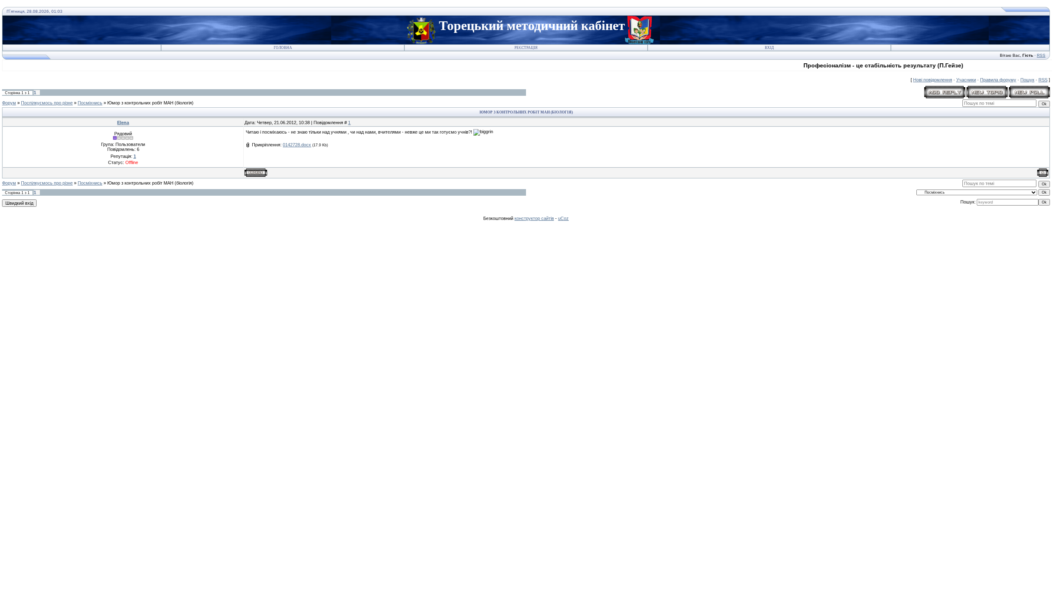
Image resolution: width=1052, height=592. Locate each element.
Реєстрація (526, 48)
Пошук (1027, 79)
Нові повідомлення (932, 79)
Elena (123, 122)
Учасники (966, 79)
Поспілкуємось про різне (47, 102)
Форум (9, 102)
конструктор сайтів (534, 218)
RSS (1041, 55)
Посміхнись (90, 102)
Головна (283, 48)
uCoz (563, 218)
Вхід (769, 48)
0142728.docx (297, 144)
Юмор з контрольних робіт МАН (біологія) (150, 102)
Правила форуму (998, 79)
